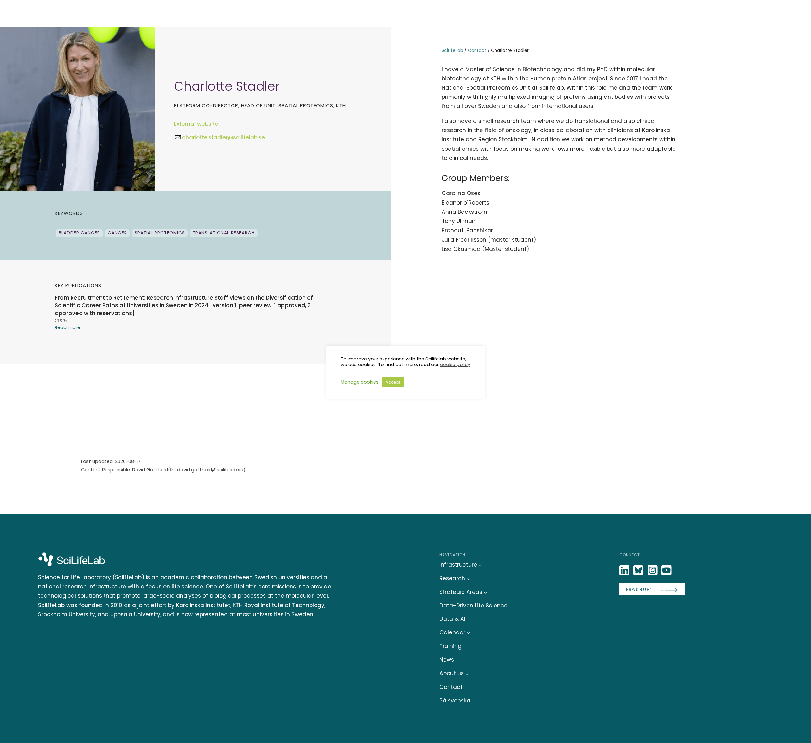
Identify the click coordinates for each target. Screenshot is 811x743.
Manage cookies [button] (360, 382)
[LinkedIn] (625, 570)
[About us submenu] (467, 673)
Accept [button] (393, 382)
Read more (67, 327)
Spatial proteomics (160, 233)
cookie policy (455, 364)
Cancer (117, 233)
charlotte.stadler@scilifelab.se (223, 137)
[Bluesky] (639, 570)
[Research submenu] (468, 578)
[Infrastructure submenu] (480, 564)
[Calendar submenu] (468, 632)
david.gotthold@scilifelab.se (210, 469)
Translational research (224, 233)
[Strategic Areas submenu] (485, 592)
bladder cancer (79, 233)
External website (196, 124)
